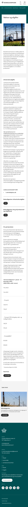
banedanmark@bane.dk (11, 451)
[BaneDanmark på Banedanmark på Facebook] (3, 488)
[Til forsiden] (9, 2)
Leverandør (5, 460)
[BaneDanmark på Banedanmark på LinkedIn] (10, 488)
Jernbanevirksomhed (8, 7)
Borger (4, 458)
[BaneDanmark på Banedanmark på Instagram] (6, 488)
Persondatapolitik (5, 498)
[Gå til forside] (14, 431)
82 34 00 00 (7, 453)
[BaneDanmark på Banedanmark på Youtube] (18, 488)
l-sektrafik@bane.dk (11, 192)
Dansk (4, 467)
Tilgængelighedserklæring (6, 503)
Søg (20, 4)
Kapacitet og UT (15, 7)
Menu (24, 3)
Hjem (2, 7)
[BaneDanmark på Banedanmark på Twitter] (14, 488)
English (4, 470)
